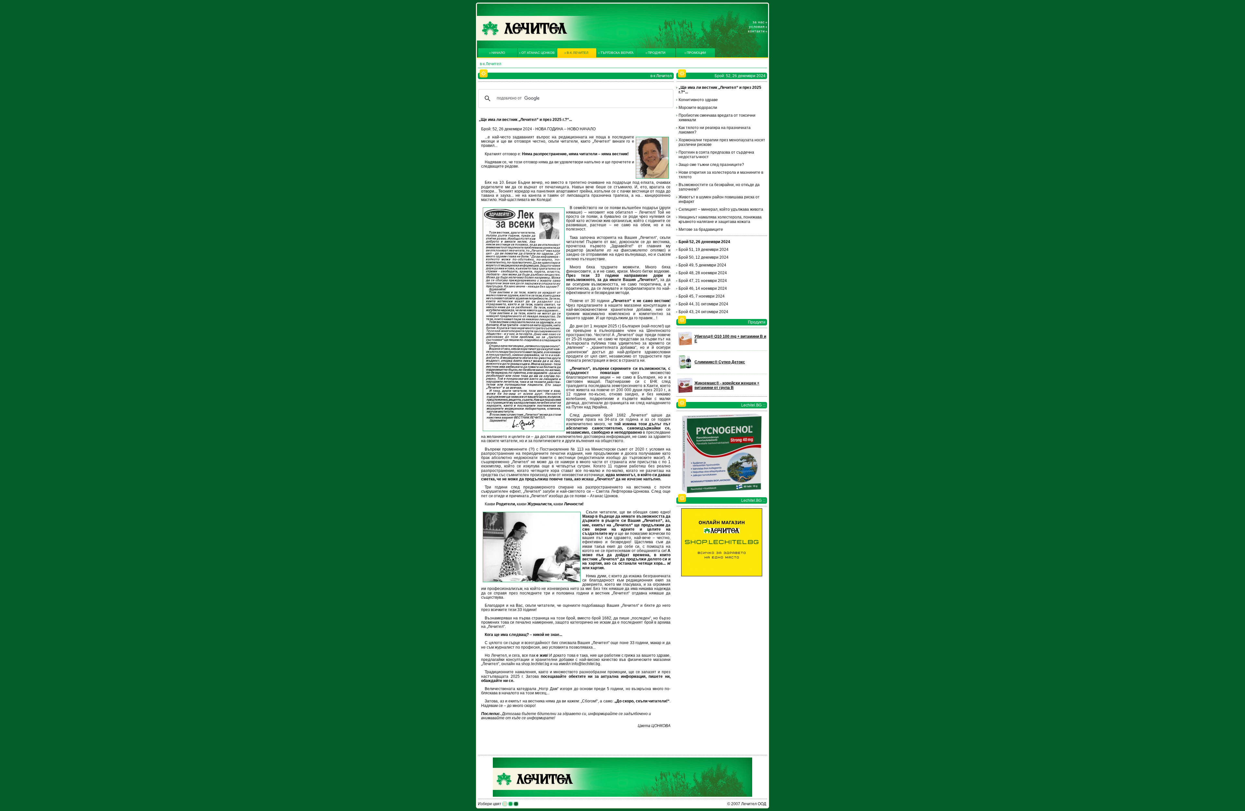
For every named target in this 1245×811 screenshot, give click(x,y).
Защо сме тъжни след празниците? (711, 164)
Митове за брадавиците (701, 229)
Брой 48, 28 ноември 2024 (703, 273)
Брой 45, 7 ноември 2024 (702, 296)
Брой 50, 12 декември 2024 (704, 257)
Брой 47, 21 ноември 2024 (703, 280)
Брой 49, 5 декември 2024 (702, 265)
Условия (757, 27)
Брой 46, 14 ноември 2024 (703, 288)
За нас (759, 22)
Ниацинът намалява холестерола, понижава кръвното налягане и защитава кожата (720, 219)
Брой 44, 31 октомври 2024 (703, 304)
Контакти (756, 31)
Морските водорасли (698, 107)
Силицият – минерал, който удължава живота (721, 209)
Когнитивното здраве (698, 100)
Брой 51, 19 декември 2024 (704, 249)
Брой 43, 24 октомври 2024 (703, 312)
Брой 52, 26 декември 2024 (704, 242)
